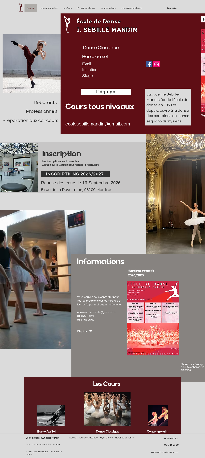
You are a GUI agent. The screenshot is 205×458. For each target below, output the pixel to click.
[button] (67, 8)
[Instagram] (156, 64)
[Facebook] (149, 64)
